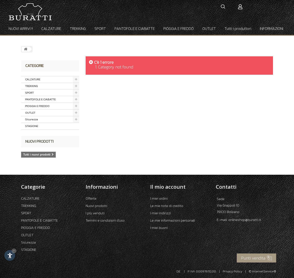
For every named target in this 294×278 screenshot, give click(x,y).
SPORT (100, 28)
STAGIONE (31, 126)
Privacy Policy (232, 271)
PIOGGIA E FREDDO (178, 28)
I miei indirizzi (160, 213)
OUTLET (209, 28)
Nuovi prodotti (39, 141)
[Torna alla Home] (26, 49)
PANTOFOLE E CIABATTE (135, 28)
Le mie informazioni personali (172, 220)
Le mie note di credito (166, 205)
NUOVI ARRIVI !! (21, 28)
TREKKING (78, 28)
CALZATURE (51, 28)
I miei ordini (159, 198)
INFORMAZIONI (271, 28)
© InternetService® (262, 271)
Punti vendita (253, 258)
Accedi (240, 6)
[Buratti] (30, 11)
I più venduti (95, 213)
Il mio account (168, 186)
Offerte (91, 198)
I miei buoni (159, 227)
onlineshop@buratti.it (244, 219)
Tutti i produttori (237, 28)
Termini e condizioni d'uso (105, 220)
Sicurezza (31, 119)
